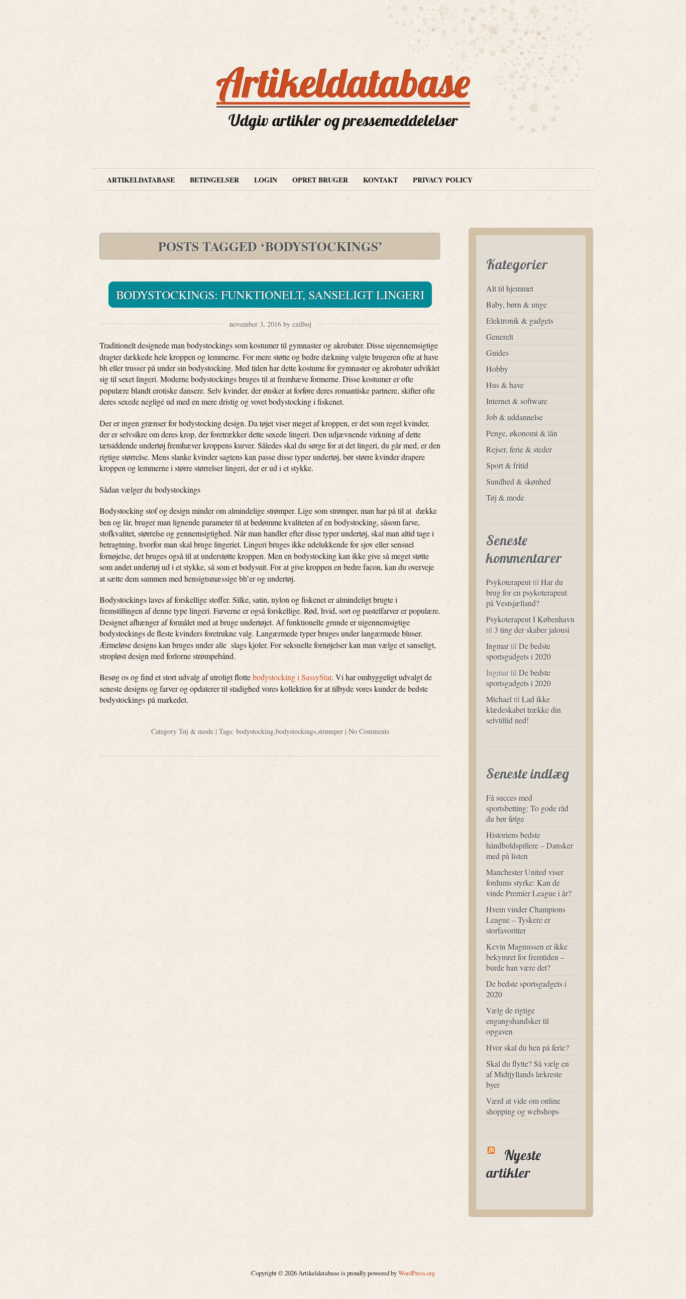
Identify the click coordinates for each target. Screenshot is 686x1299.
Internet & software (516, 401)
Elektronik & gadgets (519, 320)
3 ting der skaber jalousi (531, 629)
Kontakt (380, 179)
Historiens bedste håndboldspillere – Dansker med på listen (529, 845)
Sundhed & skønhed (518, 481)
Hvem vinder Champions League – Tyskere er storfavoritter (525, 920)
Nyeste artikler (513, 1163)
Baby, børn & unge (516, 304)
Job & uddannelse (514, 417)
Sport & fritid (507, 465)
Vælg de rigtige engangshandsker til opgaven (517, 1021)
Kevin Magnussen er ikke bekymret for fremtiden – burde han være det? (526, 957)
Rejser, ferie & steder (519, 449)
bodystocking (255, 731)
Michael (499, 699)
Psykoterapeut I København (530, 619)
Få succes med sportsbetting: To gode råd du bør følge (527, 808)
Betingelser (214, 179)
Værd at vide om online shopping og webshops (523, 1106)
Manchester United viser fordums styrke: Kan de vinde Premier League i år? (528, 882)
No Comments (369, 731)
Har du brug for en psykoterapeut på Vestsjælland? (526, 592)
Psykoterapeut (508, 582)
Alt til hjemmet (509, 288)
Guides (497, 352)
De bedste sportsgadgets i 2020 (518, 651)
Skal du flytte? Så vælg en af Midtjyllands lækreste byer (527, 1074)
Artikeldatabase (343, 82)
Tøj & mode (196, 731)
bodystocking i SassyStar (292, 677)
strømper (330, 731)
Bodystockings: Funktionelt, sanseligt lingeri (270, 295)
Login (265, 179)
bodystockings (296, 731)
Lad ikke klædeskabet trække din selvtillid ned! (523, 709)
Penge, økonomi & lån (521, 433)
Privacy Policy (443, 179)
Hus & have (505, 385)
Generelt (499, 336)
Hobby (497, 368)
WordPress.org (416, 1272)
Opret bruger (320, 179)
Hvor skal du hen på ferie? (527, 1047)
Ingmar (497, 645)
